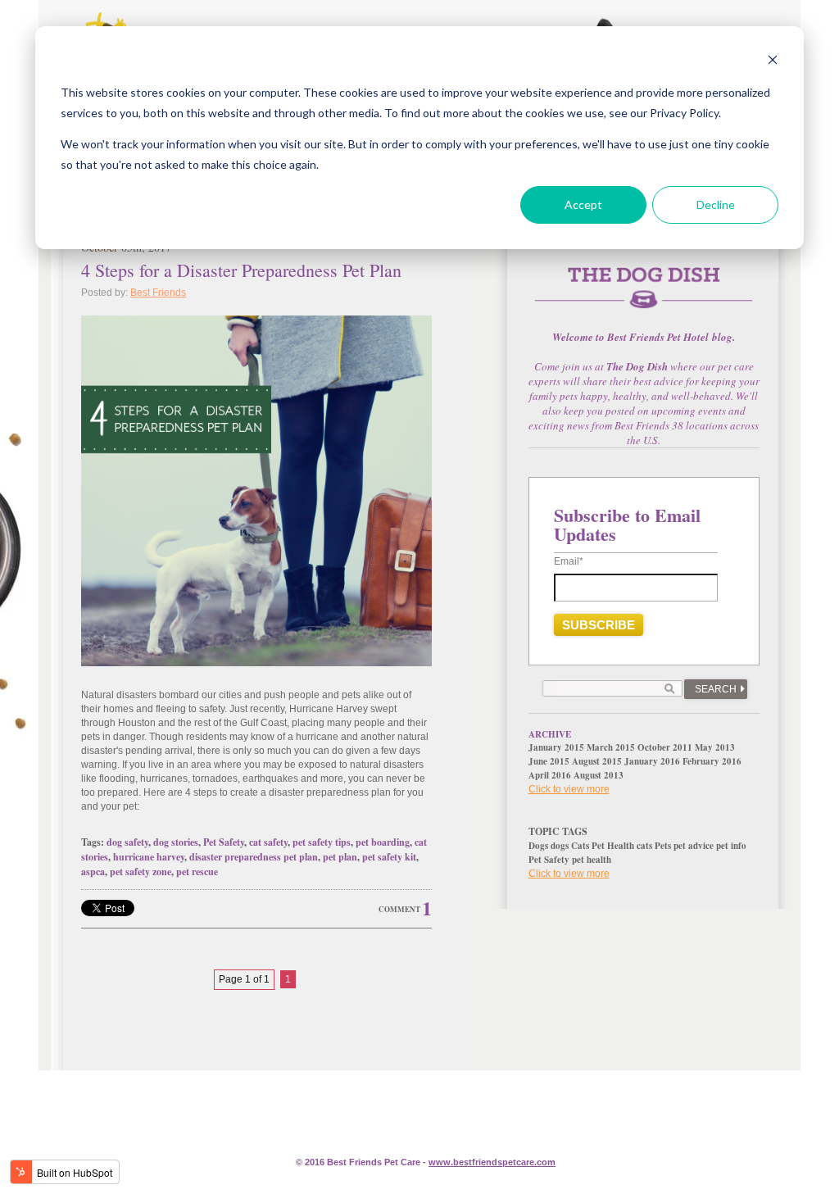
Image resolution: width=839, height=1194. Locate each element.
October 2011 (664, 747)
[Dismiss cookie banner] (772, 62)
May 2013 (715, 747)
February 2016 (712, 761)
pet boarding (383, 842)
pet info (731, 845)
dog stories (175, 842)
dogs (560, 845)
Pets (663, 845)
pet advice (693, 845)
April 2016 (549, 775)
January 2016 (652, 761)
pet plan (340, 857)
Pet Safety (223, 842)
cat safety (268, 842)
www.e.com (492, 1162)
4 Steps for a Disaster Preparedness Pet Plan (241, 270)
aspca (93, 871)
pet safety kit (389, 857)
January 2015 (556, 747)
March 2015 (611, 747)
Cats (580, 845)
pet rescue (197, 871)
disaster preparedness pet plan (253, 857)
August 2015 (597, 761)
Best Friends (158, 292)
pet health (591, 859)
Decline (715, 204)
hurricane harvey (148, 857)
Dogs (538, 845)
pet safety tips (322, 842)
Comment (399, 909)
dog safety (127, 842)
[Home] (644, 297)
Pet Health (613, 845)
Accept (583, 204)
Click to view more (569, 789)
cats (644, 845)
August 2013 (599, 775)
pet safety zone (140, 871)
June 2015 (548, 761)
